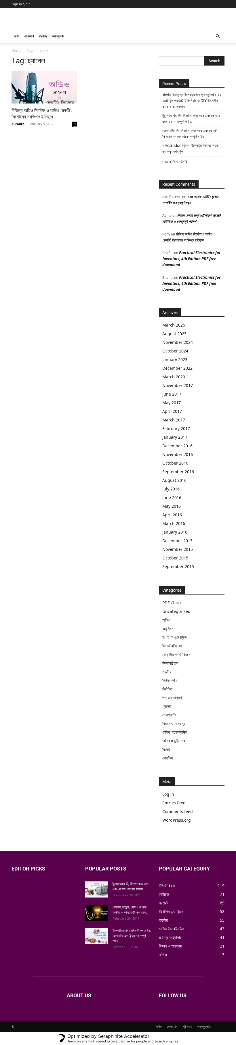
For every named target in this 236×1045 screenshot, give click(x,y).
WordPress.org (176, 820)
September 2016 (178, 471)
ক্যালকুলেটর (58, 36)
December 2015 (177, 540)
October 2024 (175, 351)
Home (16, 50)
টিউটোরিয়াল (170, 663)
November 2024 (177, 342)
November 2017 (177, 385)
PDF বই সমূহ (171, 602)
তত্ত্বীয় (166, 671)
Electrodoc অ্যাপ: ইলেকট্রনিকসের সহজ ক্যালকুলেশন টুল (190, 148)
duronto (18, 124)
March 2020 (173, 376)
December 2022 (177, 368)
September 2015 (178, 566)
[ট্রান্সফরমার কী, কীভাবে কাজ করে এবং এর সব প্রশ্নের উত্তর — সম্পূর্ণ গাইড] (96, 889)
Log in (168, 794)
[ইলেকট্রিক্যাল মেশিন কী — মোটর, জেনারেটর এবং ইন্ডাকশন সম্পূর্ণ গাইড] (96, 936)
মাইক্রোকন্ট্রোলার (173, 740)
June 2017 (171, 394)
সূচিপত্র (43, 36)
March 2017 (173, 420)
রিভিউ (166, 749)
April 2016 (172, 514)
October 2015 (175, 558)
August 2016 (174, 480)
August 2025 (174, 333)
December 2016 (177, 445)
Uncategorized (176, 611)
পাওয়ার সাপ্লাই (172, 697)
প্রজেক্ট (167, 706)
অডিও (166, 620)
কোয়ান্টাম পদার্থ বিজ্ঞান (176, 654)
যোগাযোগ (29, 36)
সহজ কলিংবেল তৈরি (174, 162)
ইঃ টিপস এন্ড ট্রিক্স (174, 637)
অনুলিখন (167, 628)
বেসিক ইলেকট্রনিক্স (174, 732)
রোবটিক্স (167, 758)
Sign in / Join (21, 4)
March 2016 (173, 523)
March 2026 (173, 325)
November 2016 (177, 454)
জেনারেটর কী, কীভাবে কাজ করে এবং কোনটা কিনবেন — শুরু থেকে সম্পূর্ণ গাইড (190, 133)
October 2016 (175, 463)
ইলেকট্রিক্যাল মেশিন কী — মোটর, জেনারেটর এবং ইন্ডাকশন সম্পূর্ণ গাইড (132, 936)
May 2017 (171, 402)
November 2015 (177, 549)
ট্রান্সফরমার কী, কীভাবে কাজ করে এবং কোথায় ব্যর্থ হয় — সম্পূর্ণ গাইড (191, 118)
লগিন (16, 36)
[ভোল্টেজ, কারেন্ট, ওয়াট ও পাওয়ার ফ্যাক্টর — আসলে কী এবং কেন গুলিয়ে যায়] (96, 913)
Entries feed (174, 803)
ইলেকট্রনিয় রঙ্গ (172, 646)
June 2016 (171, 497)
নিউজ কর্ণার (169, 680)
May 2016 (171, 506)
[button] (217, 36)
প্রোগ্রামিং (169, 715)
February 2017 (176, 428)
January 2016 (174, 532)
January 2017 (174, 437)
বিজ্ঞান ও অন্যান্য (173, 723)
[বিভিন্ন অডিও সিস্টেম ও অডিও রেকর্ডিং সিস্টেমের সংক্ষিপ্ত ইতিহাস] (44, 87)
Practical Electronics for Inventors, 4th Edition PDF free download (191, 258)
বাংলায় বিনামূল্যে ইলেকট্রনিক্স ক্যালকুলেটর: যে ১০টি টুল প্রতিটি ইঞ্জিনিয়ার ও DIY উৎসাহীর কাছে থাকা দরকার (191, 100)
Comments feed (177, 811)
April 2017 (172, 411)
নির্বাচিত (167, 689)
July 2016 (171, 489)
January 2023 (174, 359)
